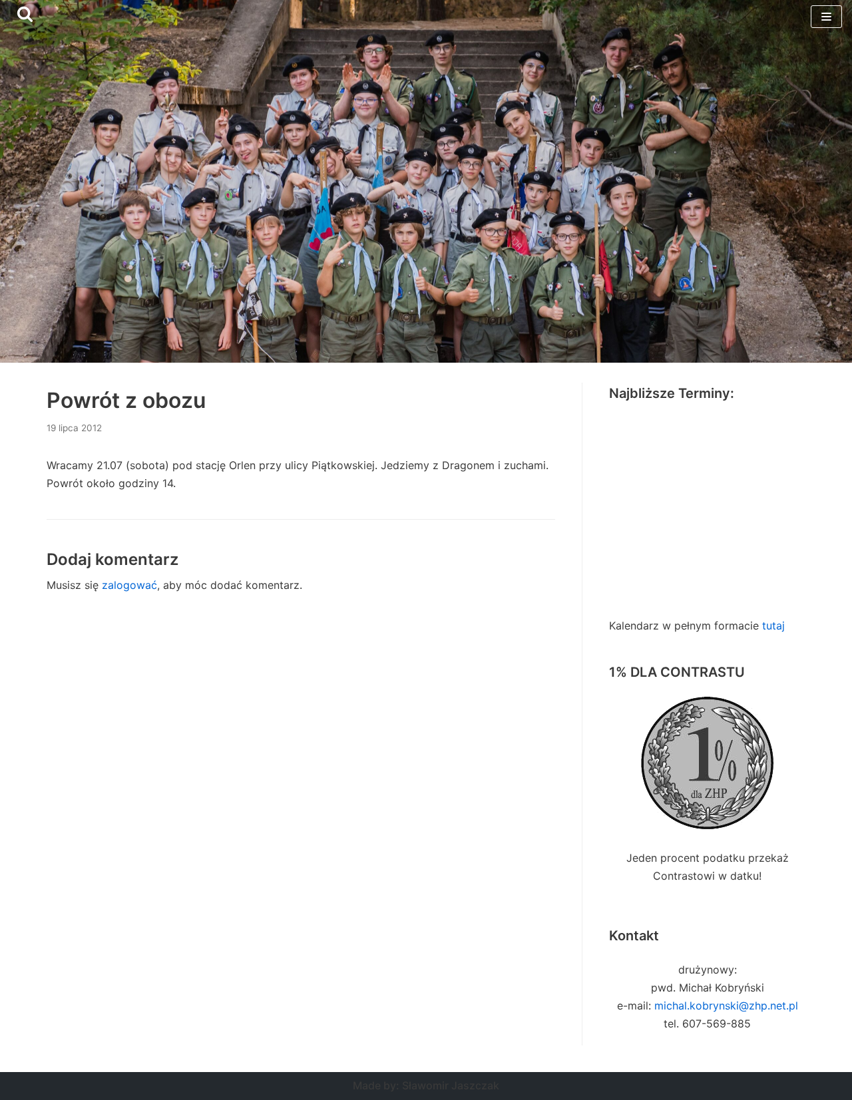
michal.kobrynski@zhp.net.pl (726, 1005)
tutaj (773, 625)
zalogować (129, 585)
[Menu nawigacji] (826, 16)
